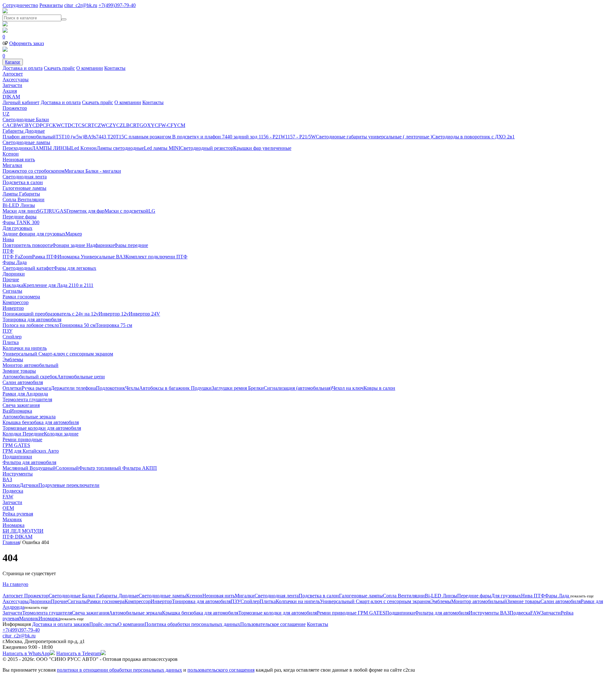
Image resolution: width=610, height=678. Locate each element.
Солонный (67, 468)
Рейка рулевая (18, 513)
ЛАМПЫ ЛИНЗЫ (51, 148)
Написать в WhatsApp (26, 653)
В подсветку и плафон (197, 136)
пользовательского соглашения (220, 670)
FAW (8, 496)
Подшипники (17, 456)
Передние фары (20, 216)
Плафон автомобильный (29, 136)
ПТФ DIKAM (17, 536)
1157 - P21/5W (300, 136)
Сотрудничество (20, 5)
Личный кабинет (21, 102)
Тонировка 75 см (114, 325)
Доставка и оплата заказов (60, 624)
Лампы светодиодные (120, 148)
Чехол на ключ (347, 388)
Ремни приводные (22, 439)
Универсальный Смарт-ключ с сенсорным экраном (58, 353)
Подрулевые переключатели (68, 485)
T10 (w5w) (72, 136)
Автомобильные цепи (81, 376)
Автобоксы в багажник (165, 388)
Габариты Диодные (24, 131)
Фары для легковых (75, 268)
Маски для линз (20, 211)
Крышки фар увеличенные (262, 148)
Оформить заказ (26, 43)
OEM (8, 508)
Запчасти (12, 85)
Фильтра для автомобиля (29, 462)
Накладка (13, 285)
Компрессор (16, 302)
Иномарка (69, 256)
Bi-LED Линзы (19, 205)
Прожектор (15, 108)
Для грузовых (17, 228)
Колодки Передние (23, 433)
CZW (100, 125)
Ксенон (11, 153)
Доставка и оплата (23, 68)
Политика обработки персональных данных (192, 624)
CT (74, 125)
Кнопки (11, 485)
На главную (15, 584)
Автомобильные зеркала (29, 416)
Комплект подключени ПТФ (156, 256)
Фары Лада (15, 262)
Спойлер (12, 336)
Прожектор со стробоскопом (33, 171)
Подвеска (13, 491)
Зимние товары (19, 371)
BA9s (90, 136)
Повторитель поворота (27, 245)
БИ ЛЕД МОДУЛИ (23, 531)
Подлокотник (110, 388)
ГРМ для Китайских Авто (31, 451)
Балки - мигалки (103, 171)
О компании (89, 68)
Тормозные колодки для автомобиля (42, 428)
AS (63, 211)
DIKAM (11, 96)
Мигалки (12, 165)
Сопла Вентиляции (23, 199)
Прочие (11, 279)
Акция (10, 91)
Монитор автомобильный (30, 365)
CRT (89, 125)
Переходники (17, 148)
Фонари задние (69, 245)
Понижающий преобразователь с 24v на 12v (50, 313)
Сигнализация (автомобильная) (298, 388)
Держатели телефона (73, 388)
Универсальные (98, 256)
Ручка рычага (36, 388)
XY (151, 125)
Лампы (11, 193)
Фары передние (131, 245)
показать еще (582, 596)
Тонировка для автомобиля (32, 319)
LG (151, 211)
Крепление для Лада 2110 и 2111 (58, 285)
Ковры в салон (379, 388)
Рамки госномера (21, 296)
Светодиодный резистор (206, 148)
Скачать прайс (59, 68)
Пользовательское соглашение (273, 624)
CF (46, 125)
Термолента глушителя (27, 399)
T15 (120, 136)
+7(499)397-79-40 (117, 5)
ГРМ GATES (16, 445)
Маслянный (16, 468)
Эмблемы (13, 359)
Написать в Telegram (78, 653)
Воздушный (43, 468)
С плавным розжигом (148, 136)
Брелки (256, 388)
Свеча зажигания (21, 405)
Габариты (29, 193)
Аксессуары (16, 79)
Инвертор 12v (113, 313)
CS (81, 125)
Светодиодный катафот (28, 268)
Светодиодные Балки (26, 119)
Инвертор (13, 308)
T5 (58, 136)
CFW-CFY (166, 125)
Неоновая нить (19, 159)
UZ (6, 113)
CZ (119, 125)
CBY (27, 125)
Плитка (11, 342)
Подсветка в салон (23, 182)
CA (6, 125)
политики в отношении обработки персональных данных (119, 670)
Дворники (14, 273)
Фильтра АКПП (139, 468)
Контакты (114, 68)
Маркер (73, 233)
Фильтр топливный (100, 468)
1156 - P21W (272, 136)
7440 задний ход (240, 136)
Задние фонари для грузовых (34, 233)
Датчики (29, 485)
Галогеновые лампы (24, 188)
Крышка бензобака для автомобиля (41, 422)
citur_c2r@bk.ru (80, 5)
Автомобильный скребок (30, 376)
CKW (55, 125)
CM (181, 125)
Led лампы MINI (162, 148)
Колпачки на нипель (25, 348)
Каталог (12, 62)
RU (52, 211)
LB (126, 125)
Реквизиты (51, 5)
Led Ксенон (84, 148)
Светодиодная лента (25, 176)
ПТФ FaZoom (17, 256)
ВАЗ (120, 256)
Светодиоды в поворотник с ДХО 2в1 (473, 136)
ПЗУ (7, 331)
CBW (16, 125)
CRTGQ (138, 125)
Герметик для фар (85, 211)
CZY (111, 125)
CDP (37, 125)
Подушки (201, 388)
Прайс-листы (103, 624)
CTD (66, 125)
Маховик (12, 519)
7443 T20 (106, 136)
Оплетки (12, 388)
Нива (8, 239)
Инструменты (18, 473)
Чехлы (132, 388)
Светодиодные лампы (26, 142)
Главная (11, 542)
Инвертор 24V (144, 313)
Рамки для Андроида (25, 393)
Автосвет (13, 73)
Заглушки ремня (230, 388)
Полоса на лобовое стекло (31, 325)
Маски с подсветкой (126, 211)
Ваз (6, 411)
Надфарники (100, 245)
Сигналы (12, 291)
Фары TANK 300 (21, 222)
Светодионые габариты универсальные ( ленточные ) (374, 136)
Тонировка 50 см (77, 325)
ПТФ (8, 251)
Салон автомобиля (23, 382)
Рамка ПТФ (45, 256)
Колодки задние (61, 433)
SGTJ (43, 211)
